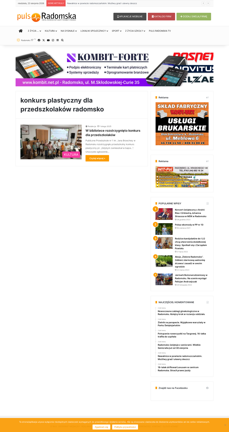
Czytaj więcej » (97, 158)
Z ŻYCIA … (33, 30)
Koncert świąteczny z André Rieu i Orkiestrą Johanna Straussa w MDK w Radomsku (190, 213)
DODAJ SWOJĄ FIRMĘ (194, 16)
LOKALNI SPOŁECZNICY (93, 30)
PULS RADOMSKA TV (160, 30)
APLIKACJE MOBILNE (131, 16)
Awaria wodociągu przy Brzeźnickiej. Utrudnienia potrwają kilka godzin (101, 3)
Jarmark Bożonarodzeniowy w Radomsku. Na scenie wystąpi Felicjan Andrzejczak (191, 278)
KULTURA (50, 30)
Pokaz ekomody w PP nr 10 (189, 224)
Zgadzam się (101, 427)
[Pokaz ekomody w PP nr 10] (164, 229)
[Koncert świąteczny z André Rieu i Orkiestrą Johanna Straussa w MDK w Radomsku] (164, 214)
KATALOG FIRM (162, 16)
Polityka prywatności (125, 427)
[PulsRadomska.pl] (47, 16)
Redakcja (92, 126)
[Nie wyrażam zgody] (225, 425)
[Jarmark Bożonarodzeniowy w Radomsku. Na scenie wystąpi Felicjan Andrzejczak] (164, 279)
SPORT (115, 30)
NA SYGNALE (67, 30)
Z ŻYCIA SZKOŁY (134, 30)
